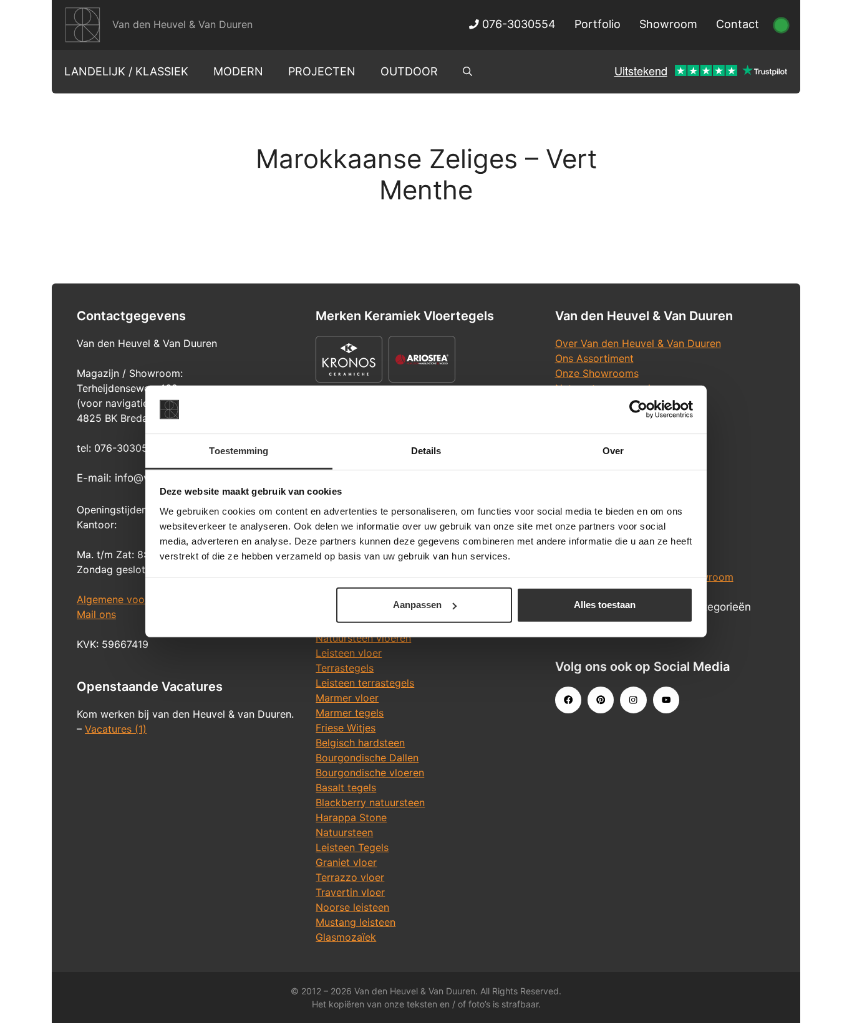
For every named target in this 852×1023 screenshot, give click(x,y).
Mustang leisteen (355, 922)
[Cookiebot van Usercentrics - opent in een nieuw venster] (638, 409)
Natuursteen (344, 832)
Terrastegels (345, 668)
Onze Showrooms (597, 373)
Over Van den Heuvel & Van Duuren (638, 343)
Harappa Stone (351, 817)
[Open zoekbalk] (467, 71)
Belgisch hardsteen (360, 742)
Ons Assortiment (594, 358)
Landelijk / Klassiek (126, 71)
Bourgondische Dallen (367, 757)
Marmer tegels (350, 713)
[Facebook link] (568, 700)
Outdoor (409, 71)
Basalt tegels (346, 787)
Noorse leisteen (352, 907)
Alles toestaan (605, 604)
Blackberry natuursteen (370, 802)
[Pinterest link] (601, 700)
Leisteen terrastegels (365, 683)
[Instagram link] (633, 700)
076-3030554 (517, 24)
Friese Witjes (345, 727)
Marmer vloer (347, 698)
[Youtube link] (666, 700)
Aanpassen (417, 604)
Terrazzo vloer (350, 877)
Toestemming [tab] (238, 450)
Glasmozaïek (346, 937)
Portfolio (597, 24)
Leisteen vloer (349, 653)
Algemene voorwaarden (133, 599)
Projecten (322, 71)
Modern (238, 71)
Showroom (668, 24)
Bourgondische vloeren (370, 772)
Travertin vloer (350, 892)
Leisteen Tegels (352, 847)
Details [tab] (426, 450)
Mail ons (96, 614)
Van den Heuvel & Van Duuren (182, 24)
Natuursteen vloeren (363, 638)
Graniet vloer (346, 862)
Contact (737, 24)
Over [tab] (613, 450)
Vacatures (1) (116, 729)
